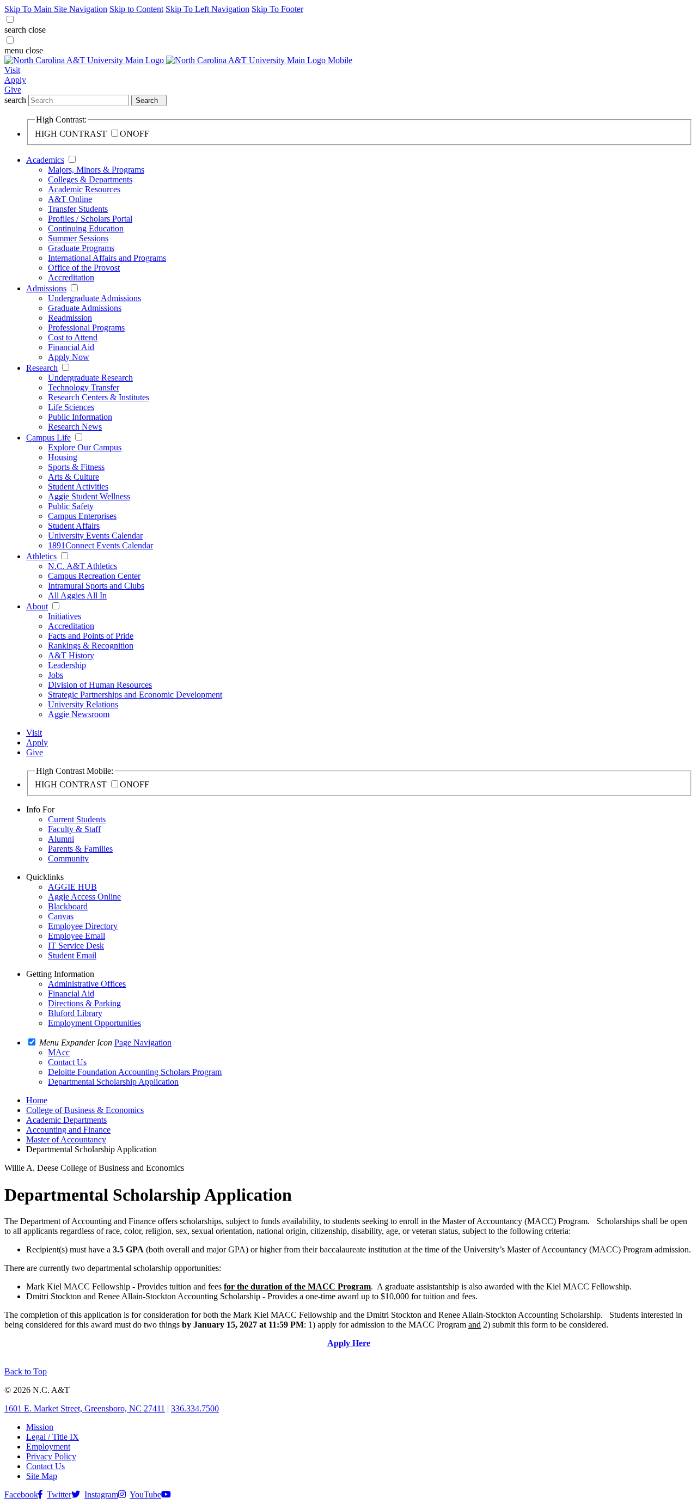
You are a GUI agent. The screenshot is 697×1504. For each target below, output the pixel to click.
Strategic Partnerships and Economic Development (135, 694)
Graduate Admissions (84, 308)
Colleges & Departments (90, 179)
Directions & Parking (84, 1003)
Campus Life (48, 437)
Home (36, 1100)
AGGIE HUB (72, 886)
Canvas (61, 916)
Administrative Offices (87, 983)
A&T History (71, 655)
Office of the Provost (84, 267)
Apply (15, 79)
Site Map (41, 1476)
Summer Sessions (78, 238)
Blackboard (68, 906)
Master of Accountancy (66, 1139)
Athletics (41, 556)
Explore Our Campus (84, 447)
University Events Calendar (95, 535)
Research (42, 367)
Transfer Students (78, 208)
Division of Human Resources (100, 684)
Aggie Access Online (84, 896)
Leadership (67, 665)
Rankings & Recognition (90, 645)
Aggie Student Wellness (89, 496)
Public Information (80, 416)
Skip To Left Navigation (207, 9)
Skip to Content (136, 9)
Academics (45, 159)
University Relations (83, 704)
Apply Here (348, 1343)
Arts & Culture (73, 476)
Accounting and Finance (68, 1129)
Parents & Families (80, 848)
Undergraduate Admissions (94, 298)
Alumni (61, 838)
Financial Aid (71, 347)
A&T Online (70, 199)
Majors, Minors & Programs (96, 169)
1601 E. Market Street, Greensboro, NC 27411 (84, 1408)
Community (68, 858)
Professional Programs (86, 327)
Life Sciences (71, 407)
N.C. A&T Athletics (82, 566)
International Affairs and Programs (107, 257)
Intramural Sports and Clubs (96, 585)
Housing (62, 457)
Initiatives (64, 616)
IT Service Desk (76, 945)
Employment (48, 1446)
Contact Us (45, 1466)
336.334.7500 (195, 1408)
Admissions (46, 288)
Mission (39, 1427)
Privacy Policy (51, 1456)
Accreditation (71, 277)
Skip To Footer (277, 9)
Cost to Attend (72, 337)
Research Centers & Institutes (98, 397)
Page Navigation (143, 1042)
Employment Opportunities (94, 1023)
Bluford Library (75, 1013)
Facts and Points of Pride (90, 635)
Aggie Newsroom (78, 714)
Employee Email (76, 935)
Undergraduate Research (90, 377)
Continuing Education (86, 228)
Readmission (70, 317)
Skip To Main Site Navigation (55, 9)
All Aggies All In (77, 595)
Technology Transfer (83, 387)
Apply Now (68, 357)
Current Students (77, 819)
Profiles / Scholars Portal (90, 218)
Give (12, 89)
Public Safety (71, 506)
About (37, 606)
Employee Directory (83, 926)
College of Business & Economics (85, 1110)
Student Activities (78, 486)
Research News (75, 426)
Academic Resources (84, 189)
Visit (12, 70)
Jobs (55, 675)
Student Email (72, 955)
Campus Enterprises (82, 516)
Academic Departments (66, 1119)
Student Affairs (74, 525)
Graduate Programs (81, 248)
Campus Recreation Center (94, 575)
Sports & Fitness (76, 467)
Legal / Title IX (52, 1436)
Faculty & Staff (74, 829)
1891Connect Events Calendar (100, 545)
